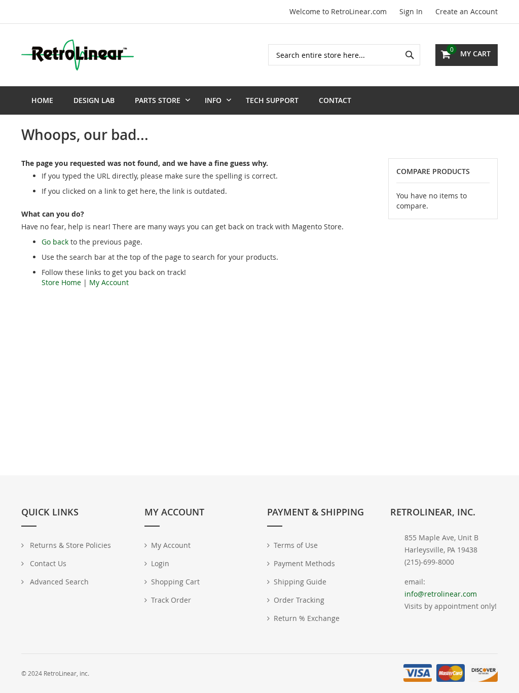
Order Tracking (299, 600)
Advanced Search (58, 581)
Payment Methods (304, 563)
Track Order (171, 600)
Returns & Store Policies (69, 545)
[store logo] (77, 55)
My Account (109, 282)
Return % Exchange (307, 618)
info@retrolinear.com (440, 594)
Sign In (411, 11)
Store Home (61, 282)
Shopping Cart (175, 581)
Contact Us (47, 563)
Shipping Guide (300, 581)
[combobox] (344, 54)
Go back (55, 242)
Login (160, 563)
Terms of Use (296, 545)
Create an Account (466, 11)
